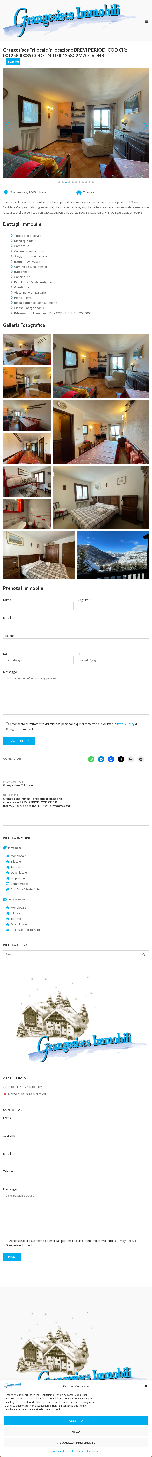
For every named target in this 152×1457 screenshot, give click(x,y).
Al (79, 654)
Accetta (76, 1421)
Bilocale (16, 861)
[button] (146, 1386)
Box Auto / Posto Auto (25, 889)
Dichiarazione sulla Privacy (83, 1451)
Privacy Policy (125, 724)
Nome (7, 600)
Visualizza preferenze (76, 1442)
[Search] (143, 954)
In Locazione (17, 899)
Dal (5, 654)
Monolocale (18, 856)
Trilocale (16, 867)
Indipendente (19, 878)
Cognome (84, 600)
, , (28, 192)
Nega (76, 1432)
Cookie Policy (59, 1451)
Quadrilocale (19, 872)
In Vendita (15, 847)
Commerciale (19, 884)
